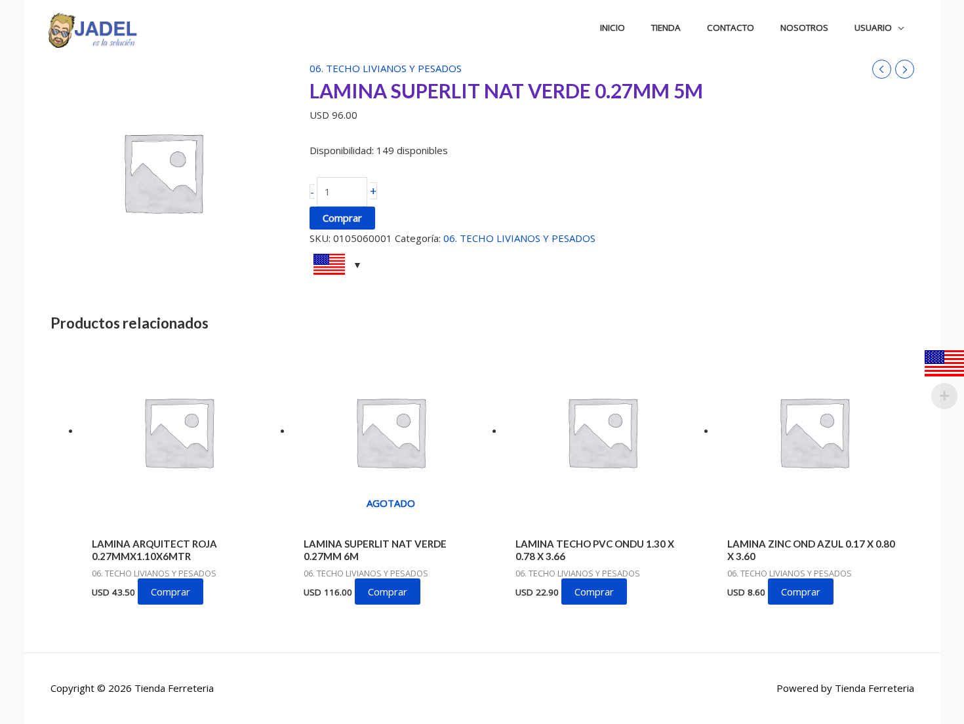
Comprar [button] (170, 591)
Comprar (342, 217)
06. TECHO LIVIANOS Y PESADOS (386, 68)
